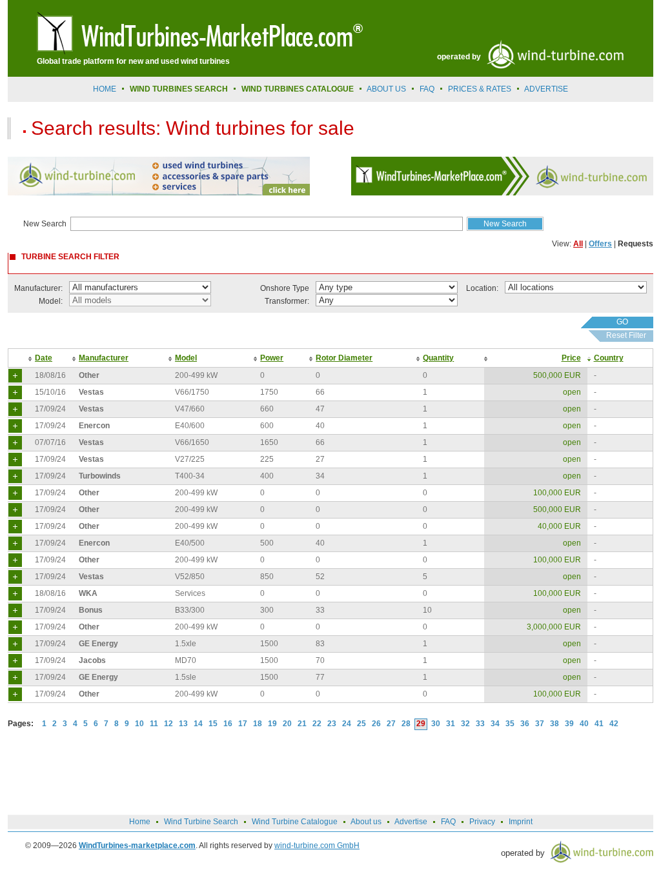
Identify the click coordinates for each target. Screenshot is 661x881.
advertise (546, 89)
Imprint (521, 821)
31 (450, 723)
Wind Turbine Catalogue (295, 821)
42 (613, 723)
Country (609, 357)
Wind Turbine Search (201, 821)
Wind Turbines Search (179, 89)
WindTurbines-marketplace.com (137, 845)
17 (242, 723)
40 (584, 723)
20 (287, 723)
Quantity (438, 357)
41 (599, 723)
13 (183, 723)
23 (331, 723)
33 (480, 723)
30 (435, 723)
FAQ (427, 89)
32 (465, 723)
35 (509, 723)
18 (257, 723)
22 (316, 723)
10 (139, 723)
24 (346, 723)
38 (554, 723)
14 (198, 723)
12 (168, 723)
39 (569, 723)
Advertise (410, 821)
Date (43, 357)
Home (104, 89)
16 (227, 723)
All (578, 243)
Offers (600, 243)
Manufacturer (103, 357)
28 (406, 723)
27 (391, 723)
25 (361, 723)
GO (622, 321)
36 (524, 723)
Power (271, 357)
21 (302, 723)
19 (272, 723)
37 (539, 723)
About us (386, 89)
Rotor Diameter (344, 357)
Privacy (482, 821)
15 (213, 723)
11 (154, 723)
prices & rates (479, 89)
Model (186, 357)
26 (376, 723)
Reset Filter (626, 335)
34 (495, 723)
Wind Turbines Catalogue (297, 89)
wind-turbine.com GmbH (317, 845)
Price (571, 357)
